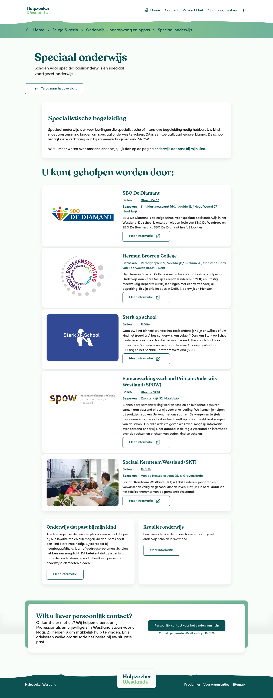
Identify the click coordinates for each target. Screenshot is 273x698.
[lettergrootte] (244, 10)
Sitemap (238, 684)
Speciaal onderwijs (175, 30)
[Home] (38, 14)
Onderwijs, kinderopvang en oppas (118, 30)
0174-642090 (150, 392)
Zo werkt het (193, 10)
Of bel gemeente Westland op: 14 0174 (187, 633)
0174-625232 (150, 200)
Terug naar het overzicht (59, 88)
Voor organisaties (222, 10)
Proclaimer (192, 684)
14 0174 (146, 469)
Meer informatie (141, 236)
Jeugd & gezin (65, 30)
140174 (145, 324)
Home (155, 10)
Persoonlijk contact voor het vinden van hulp (186, 625)
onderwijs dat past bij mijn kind (179, 149)
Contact (171, 10)
